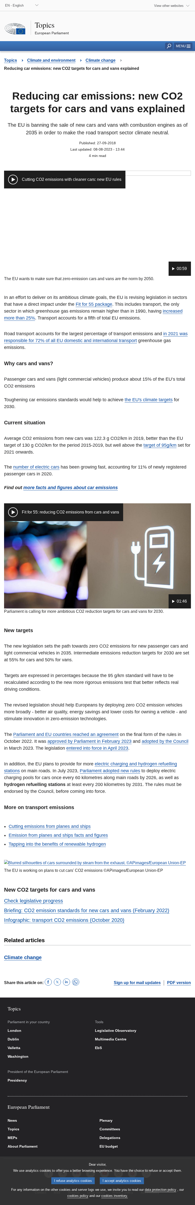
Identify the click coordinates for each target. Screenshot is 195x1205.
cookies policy (77, 1196)
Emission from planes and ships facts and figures (58, 835)
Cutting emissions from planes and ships (50, 826)
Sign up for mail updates (137, 983)
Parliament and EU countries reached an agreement (66, 734)
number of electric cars (36, 467)
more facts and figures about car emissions (70, 487)
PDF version (179, 983)
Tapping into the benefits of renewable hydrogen (57, 844)
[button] (183, 46)
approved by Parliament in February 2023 (89, 741)
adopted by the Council (165, 741)
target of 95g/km (159, 445)
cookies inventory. (114, 1196)
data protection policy (160, 1190)
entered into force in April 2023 (97, 748)
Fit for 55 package (94, 304)
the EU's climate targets (149, 399)
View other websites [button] (169, 6)
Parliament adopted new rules (110, 770)
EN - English (14, 5)
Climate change (23, 957)
